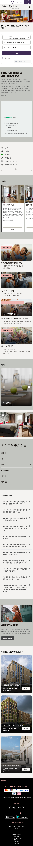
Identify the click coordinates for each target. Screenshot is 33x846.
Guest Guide (7, 638)
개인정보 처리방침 (16, 834)
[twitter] (19, 807)
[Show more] (3, 415)
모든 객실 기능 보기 (8, 220)
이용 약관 (16, 843)
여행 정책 (16, 841)
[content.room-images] (4, 187)
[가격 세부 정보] (16, 688)
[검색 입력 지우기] (28, 37)
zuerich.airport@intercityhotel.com (16, 133)
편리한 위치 (4, 86)
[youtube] (23, 807)
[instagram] (14, 807)
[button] (12, 208)
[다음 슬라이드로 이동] (29, 387)
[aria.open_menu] (29, 7)
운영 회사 (16, 840)
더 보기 (16, 169)
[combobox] (16, 37)
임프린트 (16, 836)
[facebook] (9, 807)
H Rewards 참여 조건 (16, 838)
